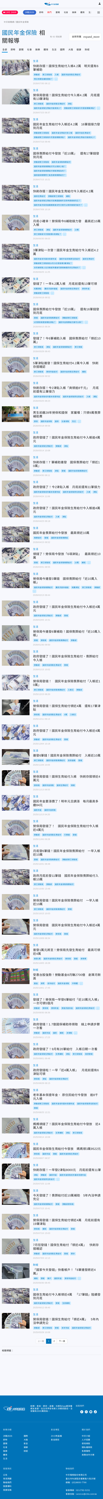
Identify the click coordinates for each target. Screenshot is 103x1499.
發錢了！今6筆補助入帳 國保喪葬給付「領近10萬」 (16, 340)
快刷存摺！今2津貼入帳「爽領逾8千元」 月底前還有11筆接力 (16, 389)
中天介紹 (86, 1436)
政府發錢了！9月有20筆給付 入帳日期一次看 (16, 1050)
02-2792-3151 (83, 1490)
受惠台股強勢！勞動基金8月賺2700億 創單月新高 (16, 976)
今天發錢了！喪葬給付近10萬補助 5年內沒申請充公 (16, 1197)
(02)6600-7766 (79, 1482)
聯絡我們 (7, 1482)
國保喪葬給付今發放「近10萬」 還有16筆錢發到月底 (16, 310)
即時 (41, 12)
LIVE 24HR (10, 12)
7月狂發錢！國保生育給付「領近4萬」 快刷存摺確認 (16, 1246)
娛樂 (74, 12)
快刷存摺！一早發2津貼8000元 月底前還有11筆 (16, 1171)
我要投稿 (7, 1490)
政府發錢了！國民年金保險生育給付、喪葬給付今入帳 (16, 658)
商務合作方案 (88, 1455)
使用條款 (86, 1443)
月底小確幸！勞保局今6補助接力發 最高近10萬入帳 (16, 222)
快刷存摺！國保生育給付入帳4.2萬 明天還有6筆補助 (16, 67)
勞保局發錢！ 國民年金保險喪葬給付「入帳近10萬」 (16, 682)
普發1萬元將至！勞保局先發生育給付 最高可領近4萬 (16, 951)
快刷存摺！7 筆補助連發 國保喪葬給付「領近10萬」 (16, 463)
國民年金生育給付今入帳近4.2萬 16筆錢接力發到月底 (16, 126)
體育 (82, 12)
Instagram (86, 1411)
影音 (26, 1443)
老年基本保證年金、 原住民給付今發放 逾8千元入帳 (16, 1096)
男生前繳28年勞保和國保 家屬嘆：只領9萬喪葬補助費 (16, 414)
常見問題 (7, 1479)
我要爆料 (7, 1486)
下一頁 (62, 1341)
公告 (5, 1475)
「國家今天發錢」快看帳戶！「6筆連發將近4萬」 (16, 1271)
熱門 (49, 12)
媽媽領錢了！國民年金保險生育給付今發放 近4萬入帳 (16, 1125)
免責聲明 (86, 1451)
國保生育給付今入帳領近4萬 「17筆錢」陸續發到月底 (16, 1296)
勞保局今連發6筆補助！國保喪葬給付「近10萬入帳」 (16, 633)
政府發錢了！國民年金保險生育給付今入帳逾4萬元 (16, 439)
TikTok (95, 1411)
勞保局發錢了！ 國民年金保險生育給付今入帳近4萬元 (16, 827)
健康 (78, 49)
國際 (62, 49)
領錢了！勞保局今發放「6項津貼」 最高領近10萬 (16, 555)
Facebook (81, 1411)
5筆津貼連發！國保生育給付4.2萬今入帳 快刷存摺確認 (16, 364)
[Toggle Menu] (98, 12)
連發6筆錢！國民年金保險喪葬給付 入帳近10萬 (16, 757)
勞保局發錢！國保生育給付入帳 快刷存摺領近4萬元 (16, 778)
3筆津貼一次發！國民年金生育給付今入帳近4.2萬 (16, 252)
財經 (87, 49)
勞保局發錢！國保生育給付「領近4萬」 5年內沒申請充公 (16, 1321)
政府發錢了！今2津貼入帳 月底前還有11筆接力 (16, 488)
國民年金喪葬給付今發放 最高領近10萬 (16, 534)
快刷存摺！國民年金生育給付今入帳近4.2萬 (16, 193)
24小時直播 (56, 1436)
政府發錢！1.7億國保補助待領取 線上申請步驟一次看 (16, 1026)
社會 (66, 12)
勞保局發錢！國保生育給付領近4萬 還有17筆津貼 (16, 707)
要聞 (58, 12)
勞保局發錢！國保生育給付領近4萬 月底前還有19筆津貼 (16, 1222)
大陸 (70, 49)
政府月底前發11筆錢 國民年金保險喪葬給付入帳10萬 (16, 877)
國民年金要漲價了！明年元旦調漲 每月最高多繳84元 (16, 803)
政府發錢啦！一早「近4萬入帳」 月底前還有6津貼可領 (16, 1072)
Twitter (77, 1411)
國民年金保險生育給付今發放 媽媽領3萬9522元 (16, 1150)
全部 (4, 49)
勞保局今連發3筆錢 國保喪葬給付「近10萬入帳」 (16, 580)
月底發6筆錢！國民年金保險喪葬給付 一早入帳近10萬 (16, 852)
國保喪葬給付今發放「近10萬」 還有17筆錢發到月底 (16, 155)
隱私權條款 (87, 1447)
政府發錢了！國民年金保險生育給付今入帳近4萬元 (16, 608)
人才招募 (86, 1440)
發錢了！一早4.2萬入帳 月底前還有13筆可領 (16, 285)
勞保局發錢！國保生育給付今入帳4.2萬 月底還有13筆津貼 (16, 96)
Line (90, 1411)
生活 (91, 12)
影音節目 (55, 1440)
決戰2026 (29, 12)
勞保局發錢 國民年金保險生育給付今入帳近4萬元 (16, 927)
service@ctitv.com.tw (86, 1494)
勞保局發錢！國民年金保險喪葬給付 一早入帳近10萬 (16, 902)
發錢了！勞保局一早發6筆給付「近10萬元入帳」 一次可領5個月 (16, 1001)
